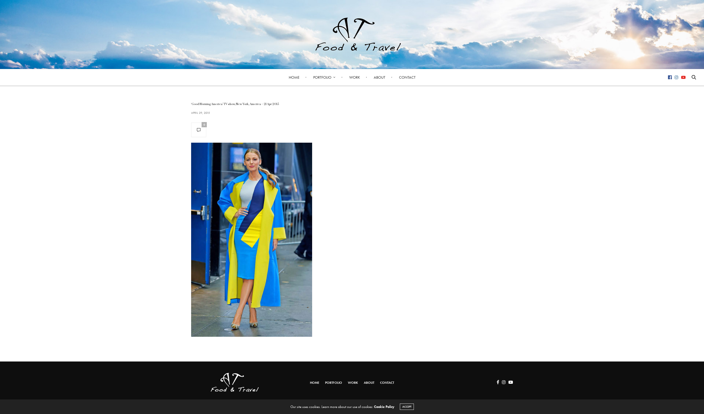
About (379, 77)
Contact (407, 77)
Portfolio (322, 77)
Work (354, 77)
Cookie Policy (384, 406)
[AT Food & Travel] (352, 34)
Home (294, 77)
